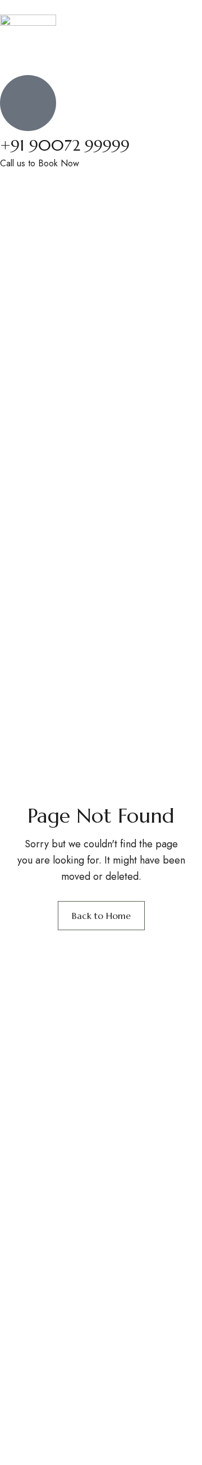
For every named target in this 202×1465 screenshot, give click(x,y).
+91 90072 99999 (65, 145)
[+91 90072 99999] (28, 103)
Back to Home (101, 915)
